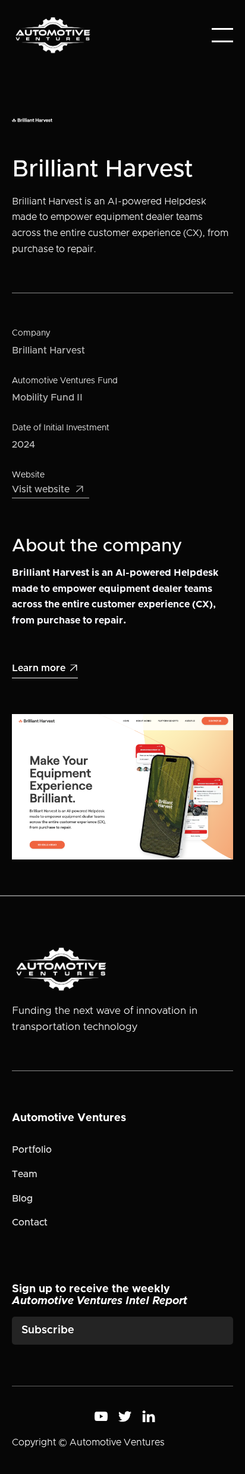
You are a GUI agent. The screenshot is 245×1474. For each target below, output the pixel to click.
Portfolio (32, 1150)
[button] (222, 35)
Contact (30, 1222)
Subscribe (47, 1330)
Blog (22, 1198)
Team (24, 1174)
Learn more (45, 668)
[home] (53, 35)
